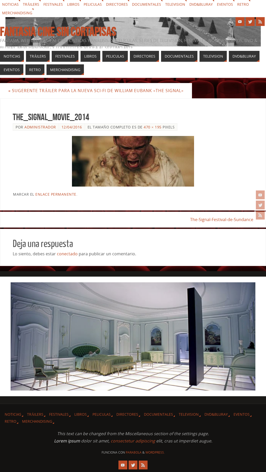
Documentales (146, 4)
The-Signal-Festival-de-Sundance (221, 219)
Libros (73, 4)
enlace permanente (55, 194)
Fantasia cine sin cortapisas (58, 32)
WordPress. (155, 452)
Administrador (40, 127)
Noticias (10, 4)
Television (175, 4)
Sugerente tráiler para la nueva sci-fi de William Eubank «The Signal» (96, 90)
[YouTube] (260, 194)
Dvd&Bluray (201, 4)
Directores (117, 4)
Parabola (134, 452)
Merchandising (17, 12)
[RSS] (260, 215)
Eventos (225, 4)
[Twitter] (260, 205)
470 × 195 (153, 127)
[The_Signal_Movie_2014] (133, 161)
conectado (67, 254)
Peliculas (93, 4)
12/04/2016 (72, 127)
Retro (243, 4)
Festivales (53, 4)
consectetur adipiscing (133, 441)
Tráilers (31, 4)
